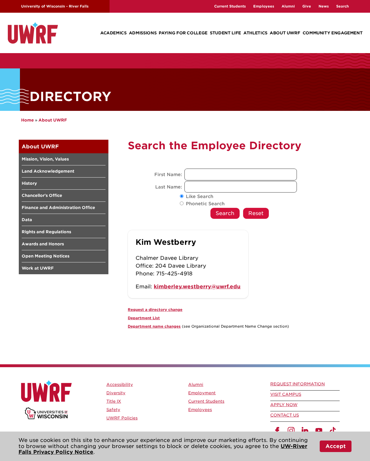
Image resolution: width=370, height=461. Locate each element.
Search (342, 6)
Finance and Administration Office (58, 207)
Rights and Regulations (46, 231)
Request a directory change (155, 309)
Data (27, 219)
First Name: (169, 174)
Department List (144, 318)
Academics (113, 33)
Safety (113, 409)
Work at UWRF (38, 268)
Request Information (297, 384)
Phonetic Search (205, 203)
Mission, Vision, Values (45, 159)
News (324, 6)
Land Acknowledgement (48, 171)
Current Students (230, 6)
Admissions (142, 33)
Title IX (113, 401)
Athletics (255, 33)
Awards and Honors (43, 244)
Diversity (115, 393)
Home (27, 120)
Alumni (288, 6)
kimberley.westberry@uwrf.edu (197, 286)
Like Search (199, 196)
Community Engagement (333, 33)
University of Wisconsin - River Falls (54, 6)
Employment (202, 393)
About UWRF (285, 33)
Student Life (225, 33)
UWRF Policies (122, 418)
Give (306, 6)
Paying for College (183, 33)
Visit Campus (285, 394)
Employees (263, 6)
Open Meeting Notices (45, 256)
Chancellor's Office (42, 195)
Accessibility (119, 384)
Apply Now (283, 404)
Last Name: (169, 187)
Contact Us (284, 415)
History (29, 183)
